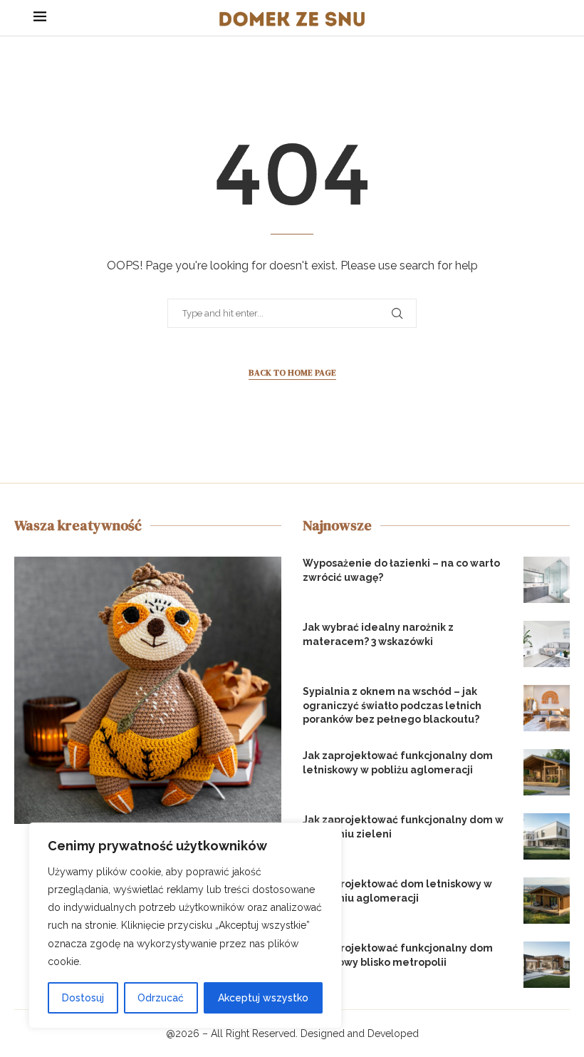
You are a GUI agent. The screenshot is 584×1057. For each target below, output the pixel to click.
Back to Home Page (292, 372)
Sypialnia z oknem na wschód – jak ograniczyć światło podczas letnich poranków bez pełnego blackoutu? (392, 705)
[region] (185, 925)
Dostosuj (83, 998)
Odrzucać (160, 998)
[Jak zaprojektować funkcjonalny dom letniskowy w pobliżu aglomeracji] (546, 772)
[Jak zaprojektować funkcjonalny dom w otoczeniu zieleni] (546, 836)
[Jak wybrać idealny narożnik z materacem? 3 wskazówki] (546, 644)
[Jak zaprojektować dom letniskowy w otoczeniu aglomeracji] (546, 900)
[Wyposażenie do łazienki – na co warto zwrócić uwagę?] (546, 580)
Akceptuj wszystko (263, 998)
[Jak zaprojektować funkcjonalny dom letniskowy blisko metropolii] (546, 965)
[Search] (543, 18)
